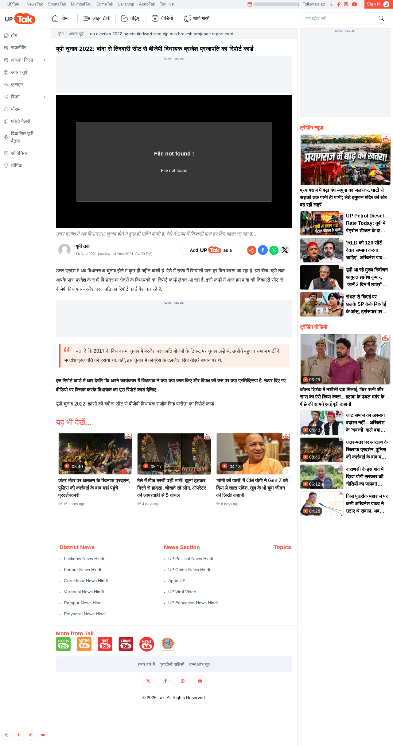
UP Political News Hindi (190, 558)
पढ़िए (134, 18)
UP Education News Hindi (193, 602)
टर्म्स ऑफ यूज (199, 664)
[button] (95, 471)
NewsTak (35, 4)
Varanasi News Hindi (84, 591)
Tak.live (167, 4)
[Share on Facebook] (263, 250)
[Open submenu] (44, 60)
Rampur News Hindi (83, 602)
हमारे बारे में (146, 664)
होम (64, 18)
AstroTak (147, 4)
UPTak (13, 4)
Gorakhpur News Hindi (86, 580)
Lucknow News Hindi (84, 558)
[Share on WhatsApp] (274, 250)
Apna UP (176, 580)
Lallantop (126, 4)
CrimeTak (104, 4)
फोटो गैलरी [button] (201, 18)
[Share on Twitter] (285, 250)
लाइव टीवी (101, 18)
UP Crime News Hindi (189, 569)
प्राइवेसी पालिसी (172, 664)
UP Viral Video (182, 591)
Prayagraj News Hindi (85, 613)
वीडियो (167, 18)
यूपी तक (83, 246)
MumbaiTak (81, 4)
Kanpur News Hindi (82, 569)
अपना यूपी (76, 33)
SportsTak (57, 4)
